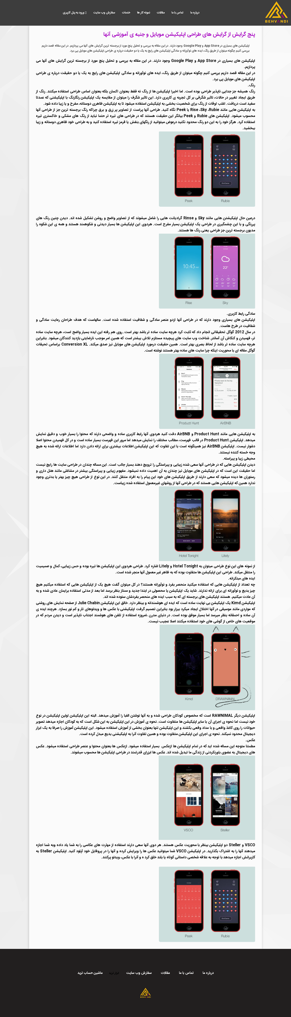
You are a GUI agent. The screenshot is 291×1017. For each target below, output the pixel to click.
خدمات (126, 12)
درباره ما (194, 12)
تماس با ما (177, 12)
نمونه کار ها (143, 12)
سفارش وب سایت (104, 12)
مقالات (161, 12)
